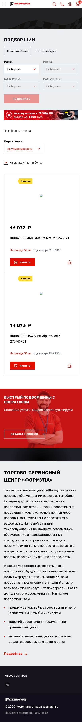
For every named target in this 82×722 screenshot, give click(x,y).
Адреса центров (16, 675)
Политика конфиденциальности (26, 713)
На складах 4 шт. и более (26, 162)
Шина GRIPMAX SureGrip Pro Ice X (35, 338)
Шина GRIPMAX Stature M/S (39, 238)
